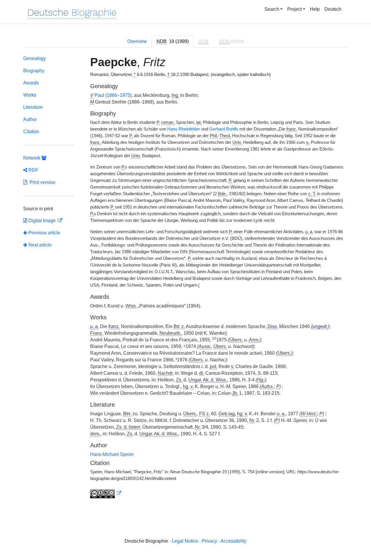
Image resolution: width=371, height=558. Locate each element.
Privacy (209, 541)
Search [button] (271, 9)
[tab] (173, 41)
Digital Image (42, 220)
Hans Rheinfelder (183, 129)
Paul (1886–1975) (113, 95)
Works (29, 95)
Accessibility (233, 541)
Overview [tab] (137, 41)
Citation (31, 131)
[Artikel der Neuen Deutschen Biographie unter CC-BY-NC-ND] (105, 493)
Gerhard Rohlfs (223, 129)
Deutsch (332, 9)
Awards (31, 82)
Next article (39, 244)
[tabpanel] (185, 278)
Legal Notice (185, 541)
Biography (33, 70)
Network (32, 157)
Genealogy (34, 58)
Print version (41, 182)
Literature (33, 107)
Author (30, 119)
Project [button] (294, 9)
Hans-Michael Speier (112, 454)
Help (315, 9)
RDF (32, 170)
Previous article (44, 232)
